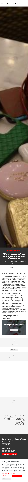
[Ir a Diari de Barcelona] (14, 439)
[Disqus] (14, 379)
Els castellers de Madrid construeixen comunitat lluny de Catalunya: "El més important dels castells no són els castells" (20, 420)
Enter (14, 330)
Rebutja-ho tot (6, 478)
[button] (2, 3)
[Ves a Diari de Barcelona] (13, 4)
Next (15, 431)
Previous (12, 431)
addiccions (14, 349)
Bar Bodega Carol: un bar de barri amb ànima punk (8, 417)
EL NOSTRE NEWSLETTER (10, 454)
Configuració (6, 475)
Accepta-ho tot (16, 475)
